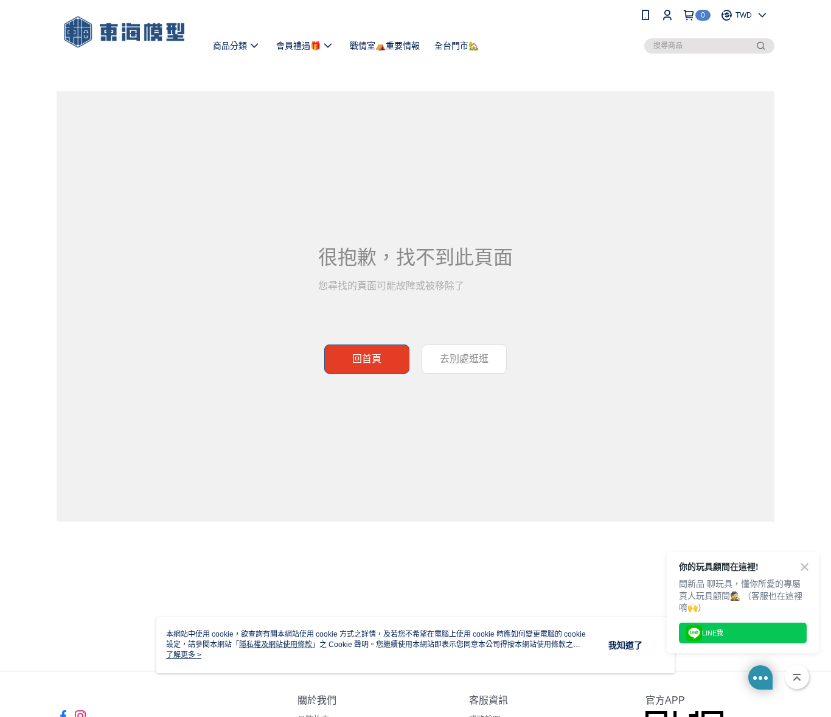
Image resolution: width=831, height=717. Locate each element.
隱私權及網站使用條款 (275, 644)
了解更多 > (183, 655)
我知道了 (625, 645)
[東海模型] (124, 32)
